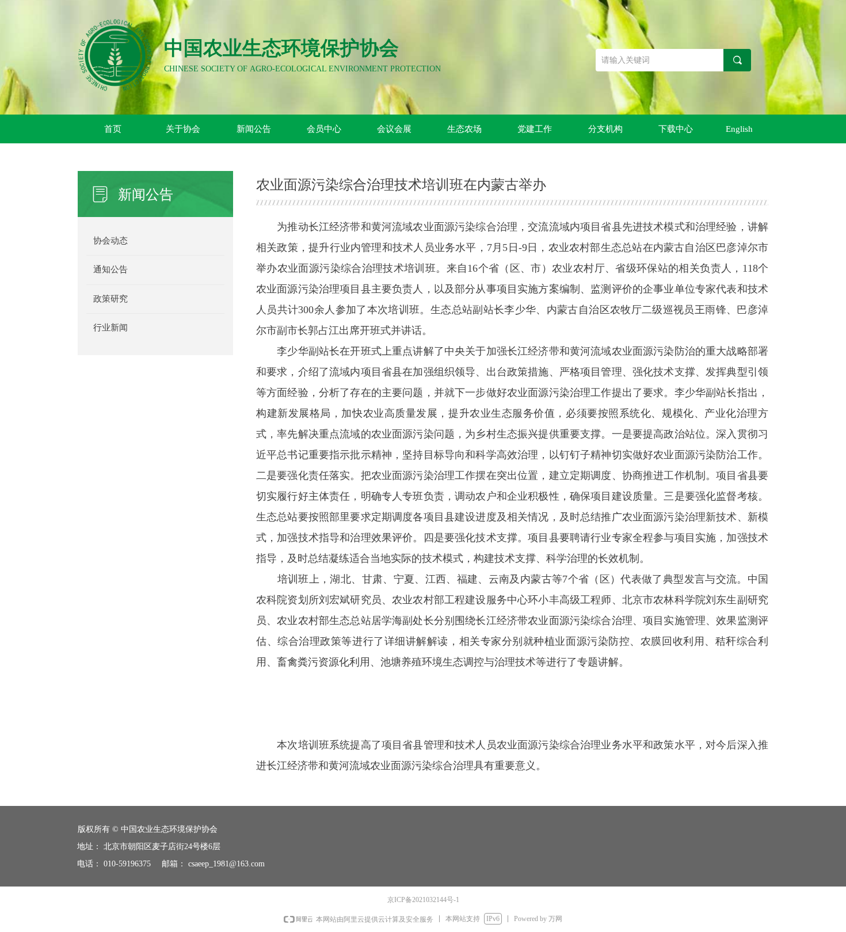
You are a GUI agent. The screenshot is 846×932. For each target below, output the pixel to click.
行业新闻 (110, 327)
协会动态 (110, 240)
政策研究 (110, 298)
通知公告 (110, 269)
